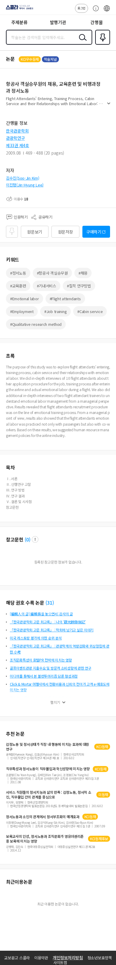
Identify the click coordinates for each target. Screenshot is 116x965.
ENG (107, 11)
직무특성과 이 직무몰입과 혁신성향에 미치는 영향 (48, 768)
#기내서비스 (46, 286)
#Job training (55, 311)
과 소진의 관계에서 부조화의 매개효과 (42, 816)
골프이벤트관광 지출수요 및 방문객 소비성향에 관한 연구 (50, 667)
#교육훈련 (18, 286)
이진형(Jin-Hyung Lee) (24, 185)
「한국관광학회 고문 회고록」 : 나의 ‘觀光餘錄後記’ (48, 621)
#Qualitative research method (36, 324)
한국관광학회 (17, 131)
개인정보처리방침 (68, 958)
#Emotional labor (24, 298)
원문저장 (65, 232)
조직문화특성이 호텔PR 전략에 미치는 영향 (41, 659)
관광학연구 (15, 138)
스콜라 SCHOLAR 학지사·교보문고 (18, 9)
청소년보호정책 (99, 958)
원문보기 (34, 232)
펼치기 (55, 702)
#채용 (83, 273)
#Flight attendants (65, 298)
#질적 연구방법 (79, 286)
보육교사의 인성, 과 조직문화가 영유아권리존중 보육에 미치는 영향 (45, 838)
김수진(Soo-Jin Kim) (22, 178)
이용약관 (41, 958)
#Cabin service (90, 311)
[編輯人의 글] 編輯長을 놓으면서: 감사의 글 (41, 613)
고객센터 (94, 11)
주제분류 (19, 22)
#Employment (22, 311)
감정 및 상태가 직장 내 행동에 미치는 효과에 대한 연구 (47, 746)
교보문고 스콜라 (17, 958)
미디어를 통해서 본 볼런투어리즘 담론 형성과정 (44, 675)
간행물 (96, 22)
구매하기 (93, 232)
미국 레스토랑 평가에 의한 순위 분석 (36, 637)
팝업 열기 (35, 539)
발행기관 (58, 22)
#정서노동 (18, 273)
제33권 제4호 (17, 145)
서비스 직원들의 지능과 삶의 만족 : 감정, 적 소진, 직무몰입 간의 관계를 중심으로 (48, 794)
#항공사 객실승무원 (52, 273)
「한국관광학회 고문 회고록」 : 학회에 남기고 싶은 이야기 (51, 629)
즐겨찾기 (101, 44)
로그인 (81, 8)
